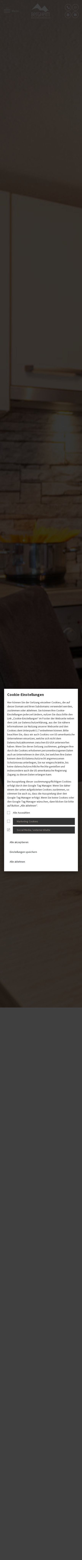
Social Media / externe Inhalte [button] (33, 830)
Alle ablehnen (17, 862)
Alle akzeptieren (19, 842)
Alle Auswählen (21, 813)
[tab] (41, 821)
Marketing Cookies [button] (27, 821)
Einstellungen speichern (23, 852)
